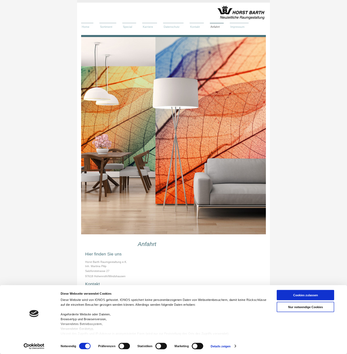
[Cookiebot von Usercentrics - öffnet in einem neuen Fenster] (34, 346)
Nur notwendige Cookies (305, 307)
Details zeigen (221, 346)
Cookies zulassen (305, 295)
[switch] (124, 346)
